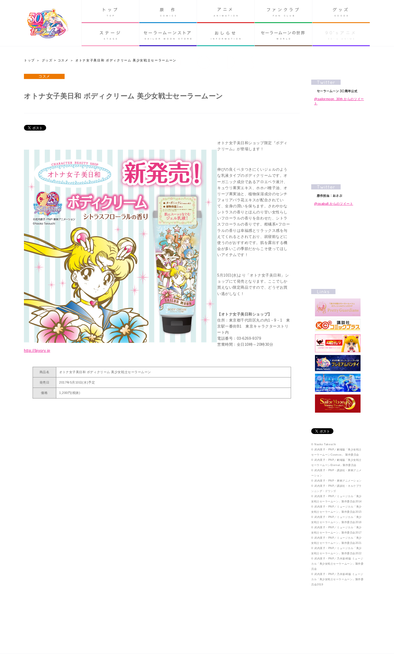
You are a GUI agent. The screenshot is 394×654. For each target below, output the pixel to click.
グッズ (341, 11)
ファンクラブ (283, 11)
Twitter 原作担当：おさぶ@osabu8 (337, 190)
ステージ (110, 34)
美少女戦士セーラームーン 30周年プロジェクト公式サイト (47, 24)
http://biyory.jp (37, 350)
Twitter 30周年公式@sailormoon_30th (337, 86)
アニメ (225, 11)
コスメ (63, 60)
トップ (110, 11)
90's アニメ (341, 34)
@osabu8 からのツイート (333, 203)
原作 (168, 11)
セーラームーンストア (168, 34)
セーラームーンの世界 (283, 34)
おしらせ (225, 34)
